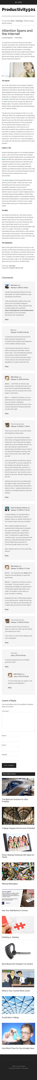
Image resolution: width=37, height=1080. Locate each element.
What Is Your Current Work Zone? (16, 991)
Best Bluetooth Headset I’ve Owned (17, 964)
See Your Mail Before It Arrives (15, 910)
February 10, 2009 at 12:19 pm (20, 568)
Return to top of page (18, 1066)
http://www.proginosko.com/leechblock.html (19, 310)
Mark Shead (14, 377)
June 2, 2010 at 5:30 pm (18, 655)
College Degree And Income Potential (18, 828)
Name (4, 735)
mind (21, 268)
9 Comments (18, 37)
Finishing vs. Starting (10, 937)
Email (4, 745)
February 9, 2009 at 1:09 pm (19, 287)
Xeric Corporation (23, 1068)
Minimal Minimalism (10, 884)
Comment (5, 711)
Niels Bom (14, 285)
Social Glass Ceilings (10, 1017)
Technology (12, 266)
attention (12, 268)
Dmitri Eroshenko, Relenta (19, 508)
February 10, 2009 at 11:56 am (20, 510)
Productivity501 (18, 9)
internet (17, 268)
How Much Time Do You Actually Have (18, 1048)
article (6, 99)
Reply (7, 319)
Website (4, 754)
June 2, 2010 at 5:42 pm (21, 676)
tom (12, 330)
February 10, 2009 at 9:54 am (20, 379)
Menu (20, 2)
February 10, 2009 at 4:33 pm (20, 622)
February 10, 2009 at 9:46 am (20, 332)
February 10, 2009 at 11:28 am (20, 426)
